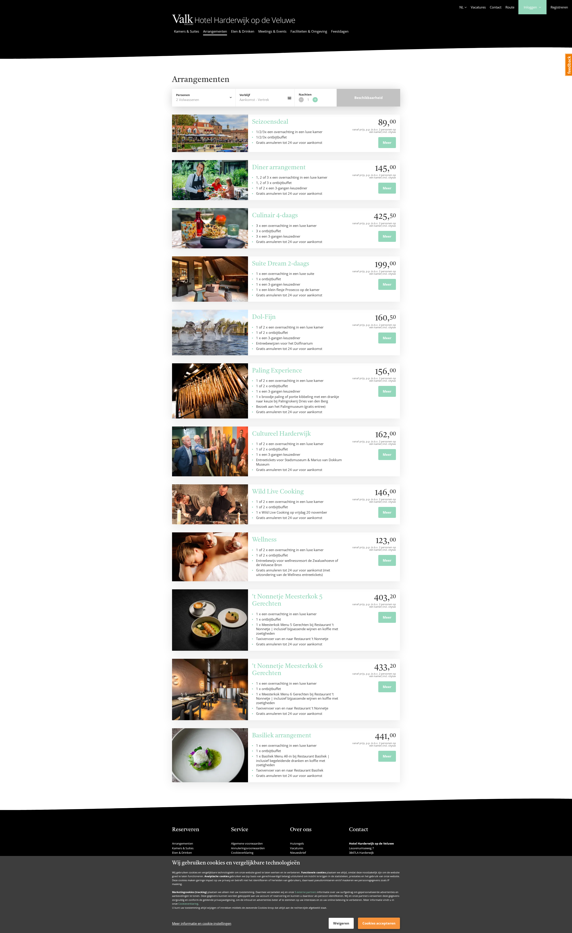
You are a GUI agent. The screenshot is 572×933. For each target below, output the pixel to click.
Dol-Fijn (264, 317)
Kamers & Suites (186, 31)
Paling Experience (277, 371)
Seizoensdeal (270, 122)
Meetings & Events (272, 31)
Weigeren (341, 923)
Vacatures (478, 7)
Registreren (559, 7)
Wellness (264, 540)
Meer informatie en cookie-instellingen (201, 923)
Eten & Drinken (242, 31)
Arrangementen (215, 31)
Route (509, 7)
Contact (495, 7)
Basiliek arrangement (281, 736)
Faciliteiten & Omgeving (308, 31)
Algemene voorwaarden (247, 843)
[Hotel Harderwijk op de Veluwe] (233, 25)
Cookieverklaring (188, 903)
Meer (387, 142)
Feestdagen (340, 31)
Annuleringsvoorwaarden (248, 848)
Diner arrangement (279, 168)
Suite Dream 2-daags (280, 264)
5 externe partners (305, 891)
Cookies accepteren (378, 923)
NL (461, 7)
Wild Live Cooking (278, 492)
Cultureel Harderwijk (281, 434)
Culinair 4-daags (275, 216)
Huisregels (297, 843)
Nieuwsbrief (298, 853)
